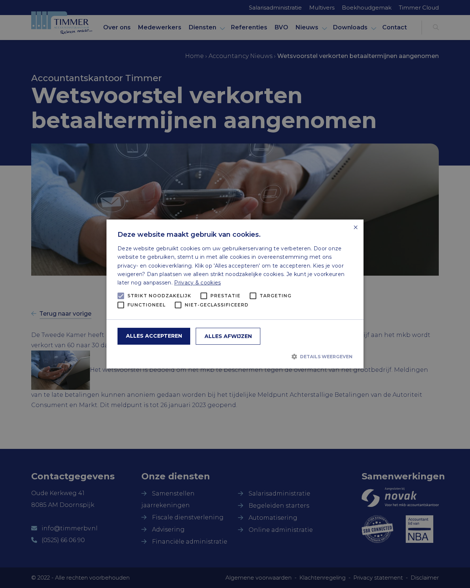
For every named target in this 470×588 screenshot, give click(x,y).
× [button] (355, 228)
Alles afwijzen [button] (228, 336)
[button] (235, 356)
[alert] (235, 294)
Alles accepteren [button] (154, 336)
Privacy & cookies (197, 282)
